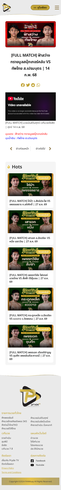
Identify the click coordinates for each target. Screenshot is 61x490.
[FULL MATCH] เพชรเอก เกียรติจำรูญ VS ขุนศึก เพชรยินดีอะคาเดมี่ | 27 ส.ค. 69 (30, 355)
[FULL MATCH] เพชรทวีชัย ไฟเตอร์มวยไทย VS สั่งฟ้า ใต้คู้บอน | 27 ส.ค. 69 (28, 278)
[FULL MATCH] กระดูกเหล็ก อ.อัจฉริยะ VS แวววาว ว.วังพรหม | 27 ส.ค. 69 (30, 317)
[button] (23, 85)
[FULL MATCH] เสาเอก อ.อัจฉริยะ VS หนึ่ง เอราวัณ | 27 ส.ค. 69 (29, 239)
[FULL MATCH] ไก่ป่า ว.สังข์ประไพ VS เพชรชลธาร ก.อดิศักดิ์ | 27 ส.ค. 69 (29, 202)
